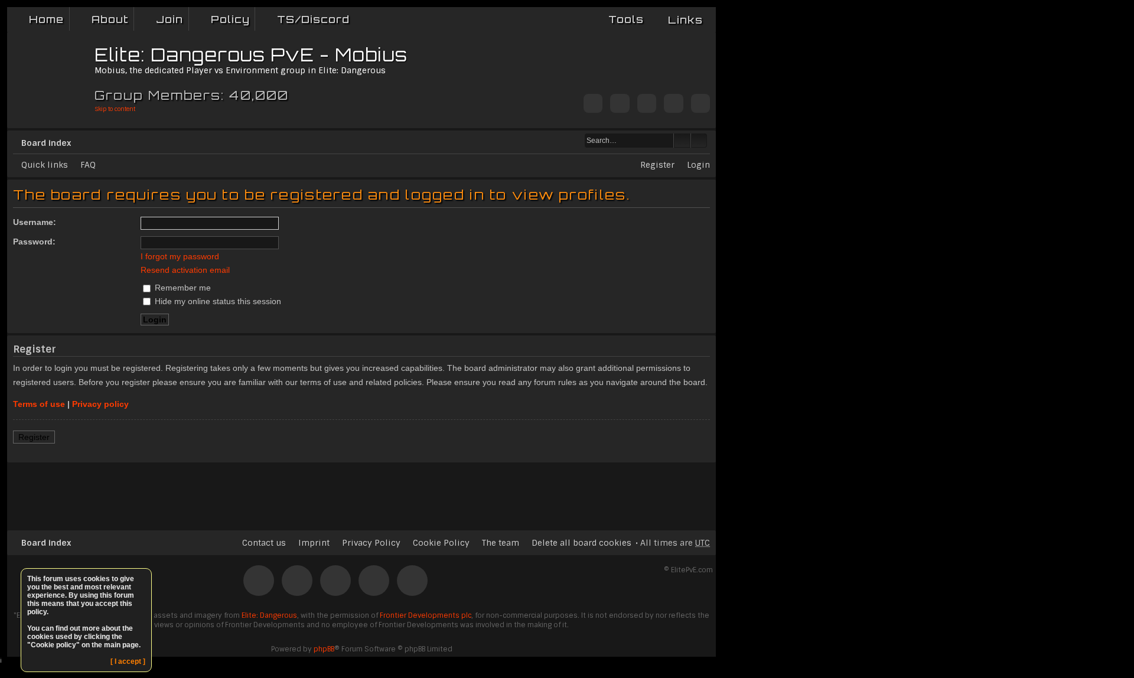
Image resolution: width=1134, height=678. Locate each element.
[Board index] (52, 74)
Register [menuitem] (657, 164)
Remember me (181, 287)
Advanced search (699, 140)
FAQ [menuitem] (88, 164)
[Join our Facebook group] (619, 104)
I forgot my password (180, 256)
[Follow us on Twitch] (646, 104)
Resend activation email (185, 270)
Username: (34, 222)
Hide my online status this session (216, 301)
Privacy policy (100, 404)
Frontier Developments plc (425, 615)
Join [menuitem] (169, 19)
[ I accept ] (127, 661)
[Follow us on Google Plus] (700, 104)
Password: (34, 241)
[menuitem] (101, 19)
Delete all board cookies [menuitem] (581, 542)
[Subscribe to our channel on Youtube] (673, 104)
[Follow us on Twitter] (593, 104)
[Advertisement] (361, 491)
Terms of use (39, 404)
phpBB (324, 649)
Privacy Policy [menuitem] (371, 542)
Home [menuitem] (46, 19)
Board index (46, 143)
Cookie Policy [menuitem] (441, 542)
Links (685, 20)
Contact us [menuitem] (264, 542)
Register (34, 437)
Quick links (44, 164)
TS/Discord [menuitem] (313, 19)
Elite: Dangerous (269, 615)
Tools (626, 19)
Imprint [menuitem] (314, 542)
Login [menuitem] (698, 164)
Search (682, 140)
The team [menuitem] (500, 542)
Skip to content (114, 109)
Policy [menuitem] (230, 19)
